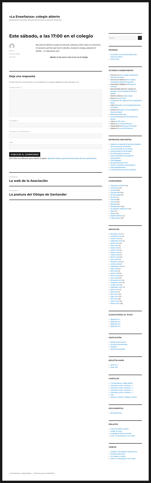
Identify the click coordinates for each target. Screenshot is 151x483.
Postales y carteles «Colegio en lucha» (123, 397)
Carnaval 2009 (121, 98)
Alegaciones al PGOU (117, 186)
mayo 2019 (114, 245)
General (113, 199)
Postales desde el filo (117, 454)
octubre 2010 (114, 250)
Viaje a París (128, 96)
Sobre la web (114, 59)
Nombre (13, 121)
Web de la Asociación (117, 349)
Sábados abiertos (116, 216)
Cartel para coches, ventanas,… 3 (121, 390)
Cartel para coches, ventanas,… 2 (121, 388)
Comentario (15, 87)
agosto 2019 (114, 243)
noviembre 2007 (116, 283)
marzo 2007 (114, 301)
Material (113, 204)
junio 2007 (114, 294)
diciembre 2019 (115, 234)
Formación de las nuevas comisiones (123, 170)
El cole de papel (115, 195)
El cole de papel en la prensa (120, 153)
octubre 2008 (115, 264)
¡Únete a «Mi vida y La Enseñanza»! (122, 165)
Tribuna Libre (115, 218)
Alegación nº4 (115, 326)
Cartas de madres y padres (119, 429)
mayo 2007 (114, 296)
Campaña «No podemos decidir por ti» (123, 452)
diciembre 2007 (115, 280)
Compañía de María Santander (121, 433)
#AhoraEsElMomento (118, 167)
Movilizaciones (115, 206)
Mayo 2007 (114, 367)
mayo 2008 (114, 269)
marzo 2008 (114, 273)
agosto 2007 (114, 289)
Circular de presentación (119, 344)
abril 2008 (114, 271)
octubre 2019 (115, 239)
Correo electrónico (19, 132)
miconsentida (115, 117)
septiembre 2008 (116, 266)
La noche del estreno (124, 124)
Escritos (113, 197)
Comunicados (115, 193)
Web (11, 142)
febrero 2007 (114, 303)
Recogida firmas (116, 413)
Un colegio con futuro (118, 456)
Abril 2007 (114, 365)
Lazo (112, 395)
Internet (113, 202)
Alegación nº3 (115, 324)
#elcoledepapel (115, 160)
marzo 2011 (114, 248)
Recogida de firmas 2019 (119, 163)
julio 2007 (113, 292)
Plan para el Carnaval (129, 126)
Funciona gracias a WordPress (44, 473)
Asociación (114, 188)
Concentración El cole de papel (121, 151)
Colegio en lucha (116, 431)
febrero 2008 (114, 276)
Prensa (112, 213)
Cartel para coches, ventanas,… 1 (121, 385)
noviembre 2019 (116, 236)
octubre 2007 (115, 285)
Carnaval (12, 57)
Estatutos (113, 347)
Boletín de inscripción (118, 342)
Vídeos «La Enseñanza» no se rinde (122, 459)
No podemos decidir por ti (119, 209)
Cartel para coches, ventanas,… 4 (121, 392)
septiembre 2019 (116, 241)
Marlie (112, 114)
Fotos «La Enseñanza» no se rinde (122, 436)
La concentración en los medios (121, 149)
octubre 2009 (115, 255)
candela (113, 100)
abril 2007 (114, 299)
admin (11, 51)
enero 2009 (114, 259)
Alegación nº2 (115, 322)
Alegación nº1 (115, 319)
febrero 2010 (114, 252)
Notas (112, 211)
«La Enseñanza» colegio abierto (34, 16)
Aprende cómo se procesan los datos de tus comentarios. (72, 158)
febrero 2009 (115, 257)
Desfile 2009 (121, 114)
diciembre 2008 (115, 262)
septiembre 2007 (116, 287)
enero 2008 (114, 278)
